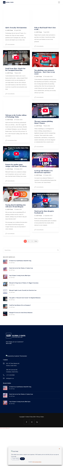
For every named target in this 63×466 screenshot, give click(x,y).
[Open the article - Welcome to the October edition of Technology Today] (9, 105)
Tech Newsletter (12, 140)
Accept (22, 458)
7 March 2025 (17, 73)
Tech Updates (10, 44)
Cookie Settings (15, 458)
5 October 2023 (18, 209)
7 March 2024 (46, 125)
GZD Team (10, 30)
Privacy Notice (40, 416)
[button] (5, 428)
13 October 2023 (47, 175)
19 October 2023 (18, 169)
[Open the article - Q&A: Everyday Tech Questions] (9, 16)
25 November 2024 (48, 76)
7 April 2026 (46, 32)
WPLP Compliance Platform (36, 461)
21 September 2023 (48, 215)
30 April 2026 (17, 30)
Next (36, 241)
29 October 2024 (18, 119)
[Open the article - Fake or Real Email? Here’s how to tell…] (38, 16)
